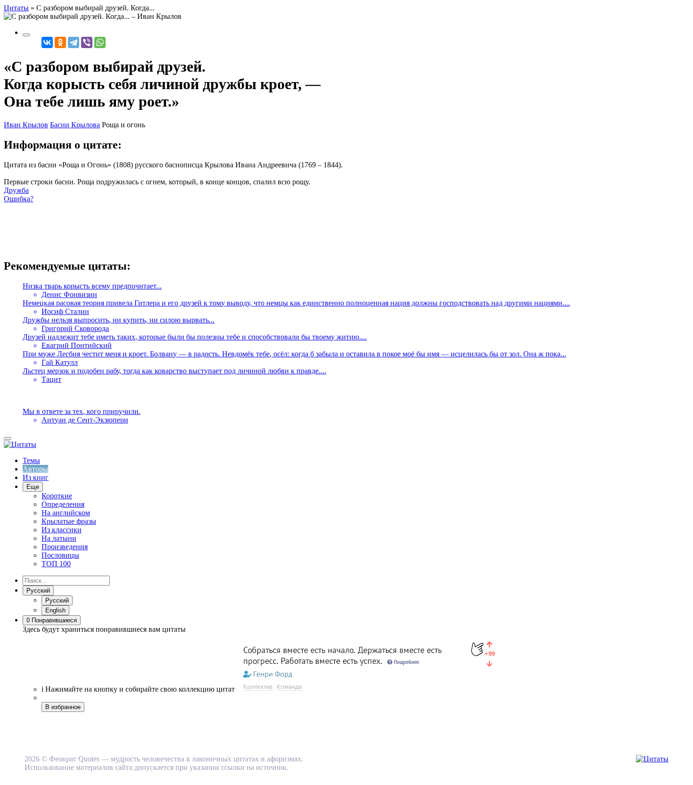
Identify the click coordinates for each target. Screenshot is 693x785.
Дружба (16, 190)
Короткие (56, 496)
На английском (65, 513)
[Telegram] (73, 42)
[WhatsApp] (100, 42)
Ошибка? (18, 199)
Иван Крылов (26, 125)
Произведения (64, 547)
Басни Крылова (75, 125)
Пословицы (60, 555)
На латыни (58, 538)
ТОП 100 (56, 564)
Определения (62, 504)
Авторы (35, 469)
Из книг (36, 477)
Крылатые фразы (68, 521)
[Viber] (86, 42)
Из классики (61, 530)
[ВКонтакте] (47, 42)
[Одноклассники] (60, 42)
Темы (31, 460)
